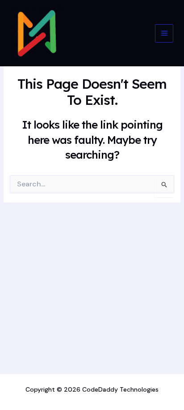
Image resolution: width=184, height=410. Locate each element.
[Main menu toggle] (164, 33)
